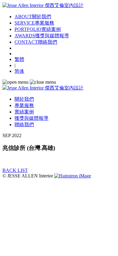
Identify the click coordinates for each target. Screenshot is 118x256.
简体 (19, 71)
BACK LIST (15, 170)
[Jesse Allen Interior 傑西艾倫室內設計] (43, 5)
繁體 (19, 59)
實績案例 (24, 111)
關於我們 (24, 99)
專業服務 (24, 105)
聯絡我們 (24, 124)
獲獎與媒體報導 (31, 118)
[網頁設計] (72, 175)
